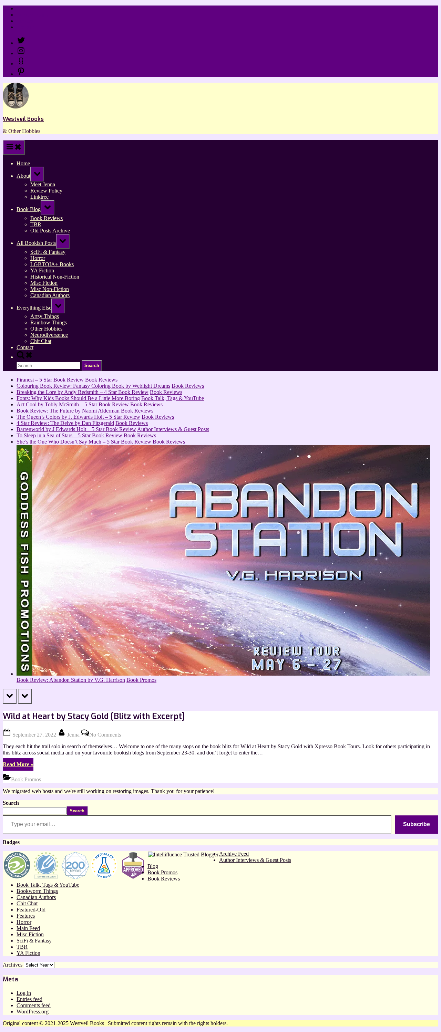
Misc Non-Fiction (49, 289)
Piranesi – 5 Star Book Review (50, 380)
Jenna (74, 735)
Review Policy (33, 15)
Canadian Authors (50, 295)
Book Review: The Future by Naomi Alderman (68, 411)
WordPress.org (33, 1011)
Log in (24, 993)
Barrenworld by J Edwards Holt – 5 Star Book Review (76, 429)
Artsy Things (44, 316)
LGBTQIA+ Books (52, 264)
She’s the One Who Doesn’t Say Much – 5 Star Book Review (84, 442)
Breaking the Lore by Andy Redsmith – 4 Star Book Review (82, 392)
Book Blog (29, 209)
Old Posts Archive (50, 230)
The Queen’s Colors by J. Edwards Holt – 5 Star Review (78, 417)
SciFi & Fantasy (47, 252)
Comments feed (34, 1005)
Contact (25, 27)
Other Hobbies (46, 329)
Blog (152, 866)
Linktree (26, 21)
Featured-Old (31, 910)
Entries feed (29, 999)
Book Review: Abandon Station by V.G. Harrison (71, 680)
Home (23, 8)
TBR (35, 224)
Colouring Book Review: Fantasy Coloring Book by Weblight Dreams (93, 386)
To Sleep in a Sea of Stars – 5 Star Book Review (69, 435)
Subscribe (416, 824)
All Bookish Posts (36, 243)
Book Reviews (46, 218)
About (23, 176)
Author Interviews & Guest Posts (173, 429)
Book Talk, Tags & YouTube (172, 398)
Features (26, 916)
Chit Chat (40, 341)
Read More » (18, 766)
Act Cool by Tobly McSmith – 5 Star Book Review (73, 404)
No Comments (105, 735)
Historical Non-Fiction (54, 277)
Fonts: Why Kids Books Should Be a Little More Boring (78, 398)
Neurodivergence (49, 335)
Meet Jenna (42, 184)
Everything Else (34, 308)
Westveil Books (23, 119)
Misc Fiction (44, 283)
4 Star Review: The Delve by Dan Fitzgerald (65, 423)
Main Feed (28, 928)
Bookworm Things (37, 891)
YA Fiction (42, 270)
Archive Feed (234, 854)
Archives (12, 965)
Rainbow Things (48, 322)
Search (11, 803)
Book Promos (141, 680)
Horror (37, 258)
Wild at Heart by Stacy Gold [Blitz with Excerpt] (94, 716)
